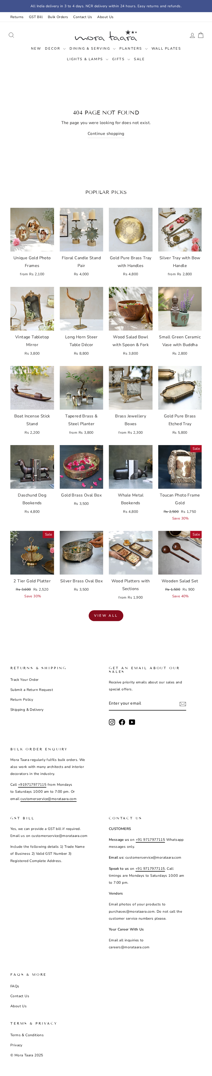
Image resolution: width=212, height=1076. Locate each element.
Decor (53, 48)
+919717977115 (32, 784)
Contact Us (82, 16)
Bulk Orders (58, 16)
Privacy (16, 1045)
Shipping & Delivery (27, 709)
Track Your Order (24, 679)
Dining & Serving (91, 48)
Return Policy (21, 699)
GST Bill (36, 16)
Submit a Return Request (31, 689)
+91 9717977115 (150, 839)
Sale (139, 59)
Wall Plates (166, 48)
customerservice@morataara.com (48, 798)
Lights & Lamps (85, 59)
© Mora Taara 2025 (26, 1055)
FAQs (14, 986)
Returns (17, 16)
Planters (131, 48)
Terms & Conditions (27, 1035)
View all (106, 615)
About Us (105, 16)
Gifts (119, 59)
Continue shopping (106, 133)
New (36, 48)
